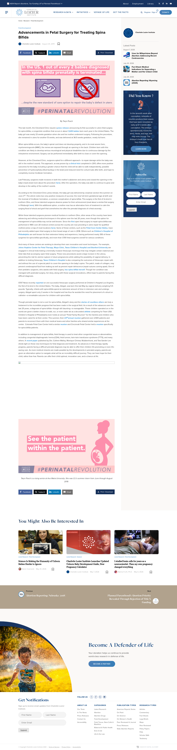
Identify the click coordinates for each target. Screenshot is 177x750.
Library (150, 4)
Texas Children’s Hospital (54, 260)
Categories (100, 705)
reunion (63, 324)
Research (27, 21)
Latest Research (100, 709)
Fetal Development (37, 21)
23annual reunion (72, 318)
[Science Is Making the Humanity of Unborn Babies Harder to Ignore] (40, 541)
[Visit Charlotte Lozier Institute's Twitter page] (159, 3)
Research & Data (62, 12)
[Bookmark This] (58, 44)
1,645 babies (73, 131)
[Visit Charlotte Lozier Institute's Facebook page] (163, 3)
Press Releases (83, 716)
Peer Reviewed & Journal (126, 722)
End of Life (98, 731)
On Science (121, 716)
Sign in (150, 12)
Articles (142, 709)
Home (20, 21)
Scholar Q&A (144, 735)
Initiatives (82, 12)
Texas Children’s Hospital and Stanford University (86, 247)
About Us (82, 705)
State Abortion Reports (125, 729)
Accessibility (81, 722)
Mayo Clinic (59, 247)
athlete (87, 311)
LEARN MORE (141, 149)
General (79, 557)
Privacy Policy (66, 747)
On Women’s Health (124, 719)
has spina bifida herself (75, 269)
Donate (165, 12)
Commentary (144, 712)
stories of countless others (92, 302)
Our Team (81, 709)
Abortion (97, 712)
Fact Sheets (144, 716)
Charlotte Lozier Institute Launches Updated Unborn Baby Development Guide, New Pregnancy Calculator (87, 564)
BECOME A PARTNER (101, 664)
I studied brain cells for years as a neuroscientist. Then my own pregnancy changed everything (133, 564)
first (73, 221)
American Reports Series (126, 709)
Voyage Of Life (102, 12)
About (126, 4)
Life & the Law (99, 734)
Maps (142, 722)
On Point (120, 712)
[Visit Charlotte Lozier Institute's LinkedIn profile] (166, 3)
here (58, 182)
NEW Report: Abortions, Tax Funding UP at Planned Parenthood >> (34, 3)
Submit (131, 210)
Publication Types (126, 705)
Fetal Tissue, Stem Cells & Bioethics (104, 723)
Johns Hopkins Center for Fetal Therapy (35, 247)
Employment (138, 4)
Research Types (148, 705)
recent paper (32, 340)
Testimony (143, 738)
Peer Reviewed (145, 725)
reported (39, 282)
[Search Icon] (141, 12)
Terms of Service (54, 747)
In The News (82, 712)
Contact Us (81, 719)
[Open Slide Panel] (8, 12)
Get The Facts (120, 12)
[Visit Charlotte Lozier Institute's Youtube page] (171, 3)
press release (63, 127)
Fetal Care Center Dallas (97, 228)
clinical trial (75, 163)
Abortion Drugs (100, 716)
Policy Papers (145, 729)
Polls (141, 732)
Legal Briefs (144, 719)
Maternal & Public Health (103, 727)
